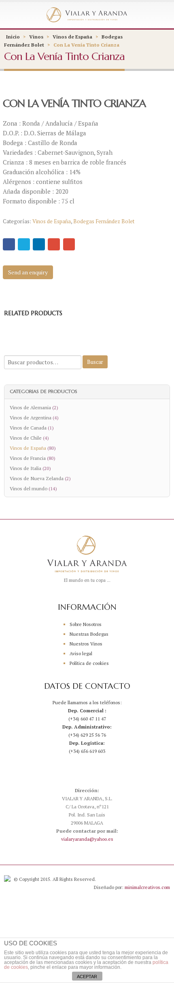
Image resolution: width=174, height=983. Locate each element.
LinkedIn (39, 244)
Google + (54, 244)
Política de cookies (89, 663)
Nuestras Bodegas (89, 634)
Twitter (24, 244)
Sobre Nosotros (86, 624)
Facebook (9, 244)
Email (69, 244)
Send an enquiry (28, 272)
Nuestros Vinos (86, 644)
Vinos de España (72, 37)
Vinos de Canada (28, 427)
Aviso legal (81, 653)
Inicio (13, 37)
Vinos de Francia (28, 458)
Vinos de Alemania (30, 407)
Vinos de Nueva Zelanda (37, 478)
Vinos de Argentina (30, 417)
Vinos (36, 37)
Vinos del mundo (28, 488)
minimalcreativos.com (147, 887)
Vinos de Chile (26, 437)
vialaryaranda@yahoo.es (87, 839)
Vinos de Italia (25, 468)
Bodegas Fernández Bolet (103, 221)
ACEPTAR (87, 976)
